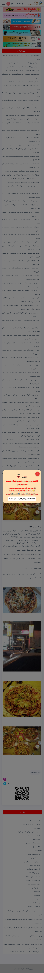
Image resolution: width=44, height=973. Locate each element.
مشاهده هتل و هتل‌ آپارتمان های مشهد (22, 498)
